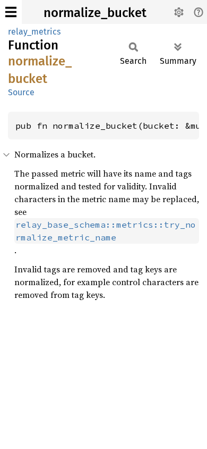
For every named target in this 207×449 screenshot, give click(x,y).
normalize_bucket (95, 12)
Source (21, 92)
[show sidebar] (11, 12)
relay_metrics (34, 32)
